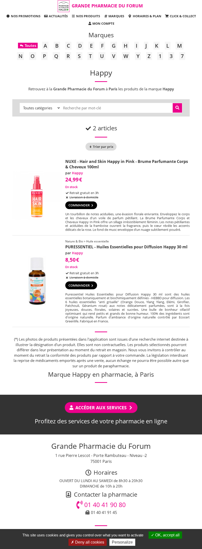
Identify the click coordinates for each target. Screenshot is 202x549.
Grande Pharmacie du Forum (107, 6)
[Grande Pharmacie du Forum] (63, 6)
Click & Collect (182, 16)
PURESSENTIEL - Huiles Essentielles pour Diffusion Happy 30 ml (126, 247)
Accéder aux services (101, 408)
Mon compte (103, 23)
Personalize (122, 542)
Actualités (58, 16)
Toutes (30, 45)
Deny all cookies (89, 542)
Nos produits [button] (87, 16)
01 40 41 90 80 (104, 504)
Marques (116, 16)
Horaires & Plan (146, 16)
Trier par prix (102, 146)
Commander (79, 205)
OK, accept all (167, 535)
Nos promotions (25, 16)
